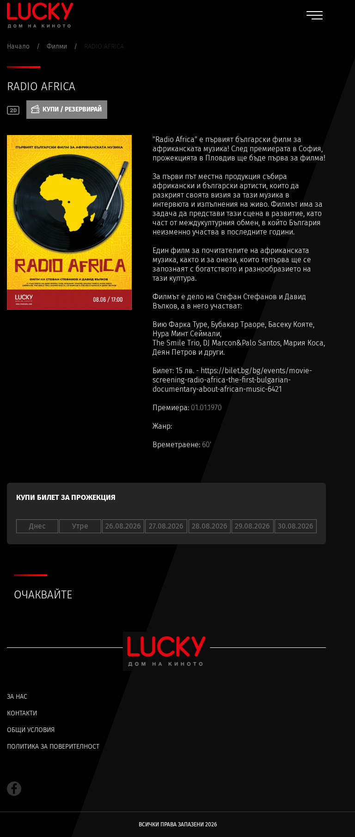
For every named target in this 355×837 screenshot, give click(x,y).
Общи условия (31, 730)
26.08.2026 (123, 526)
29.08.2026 (252, 526)
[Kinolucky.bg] (40, 15)
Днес (37, 526)
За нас (17, 697)
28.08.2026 (209, 526)
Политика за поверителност (53, 747)
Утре (80, 526)
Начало (18, 46)
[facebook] (14, 789)
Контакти (22, 713)
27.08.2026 (166, 526)
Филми (57, 46)
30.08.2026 (295, 526)
